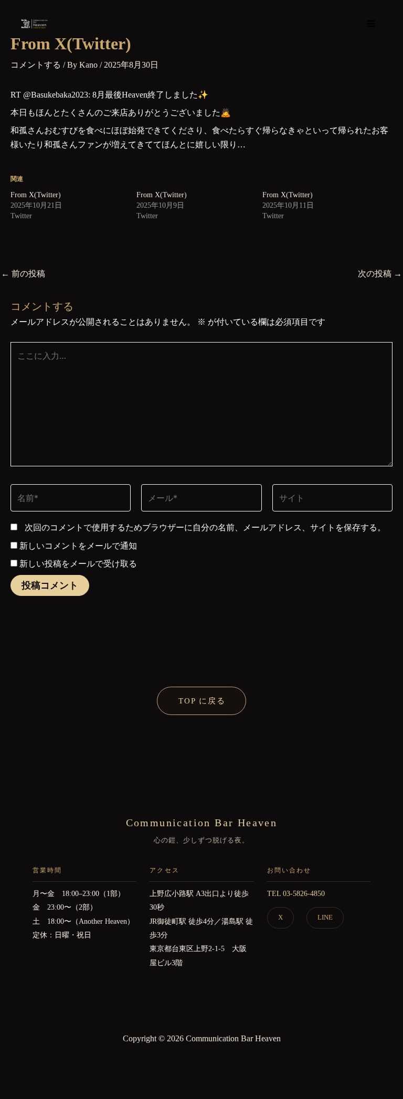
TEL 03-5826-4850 (296, 894)
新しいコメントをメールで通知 (78, 545)
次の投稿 (380, 274)
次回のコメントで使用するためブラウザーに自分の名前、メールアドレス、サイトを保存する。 (205, 527)
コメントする (35, 64)
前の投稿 (23, 274)
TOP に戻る (202, 701)
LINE (325, 917)
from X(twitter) (35, 195)
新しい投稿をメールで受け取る (78, 563)
